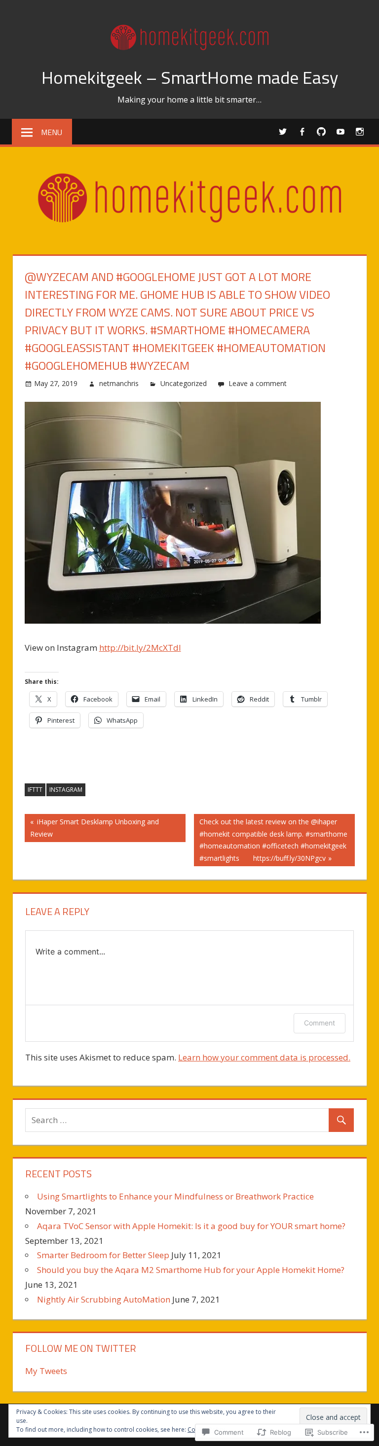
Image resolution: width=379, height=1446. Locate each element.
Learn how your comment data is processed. (264, 1057)
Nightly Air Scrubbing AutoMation (103, 1299)
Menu (51, 132)
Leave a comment (257, 383)
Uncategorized (183, 383)
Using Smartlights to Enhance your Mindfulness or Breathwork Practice (175, 1196)
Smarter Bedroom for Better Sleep (103, 1255)
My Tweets (46, 1370)
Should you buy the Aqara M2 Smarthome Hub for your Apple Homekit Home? (190, 1269)
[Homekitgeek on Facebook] (302, 131)
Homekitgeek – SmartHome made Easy (189, 77)
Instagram (65, 789)
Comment (319, 1023)
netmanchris (119, 383)
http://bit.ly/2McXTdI (140, 647)
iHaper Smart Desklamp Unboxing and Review (92, 827)
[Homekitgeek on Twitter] (283, 131)
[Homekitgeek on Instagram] (360, 131)
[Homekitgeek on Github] (321, 131)
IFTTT (35, 789)
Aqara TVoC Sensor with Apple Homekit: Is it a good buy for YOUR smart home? (191, 1226)
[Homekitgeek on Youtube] (340, 131)
